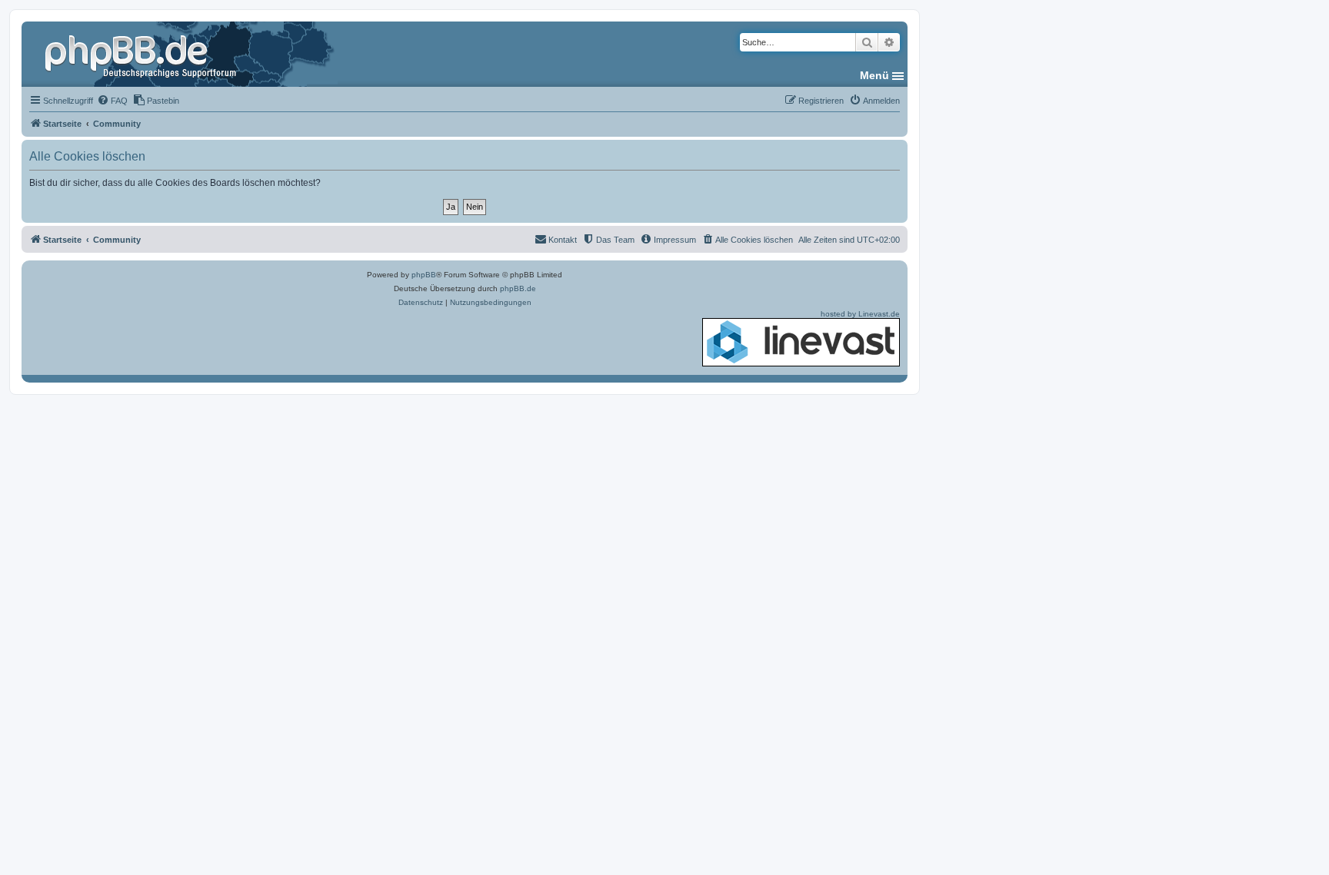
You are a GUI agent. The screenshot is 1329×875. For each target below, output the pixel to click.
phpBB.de (518, 288)
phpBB (423, 274)
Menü (874, 75)
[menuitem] (112, 100)
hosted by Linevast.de (860, 314)
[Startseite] (142, 53)
